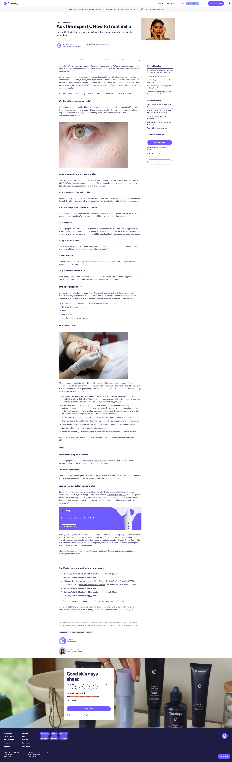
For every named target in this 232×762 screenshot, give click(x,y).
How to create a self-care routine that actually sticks (159, 123)
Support (25, 733)
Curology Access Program (34, 754)
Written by (70, 639)
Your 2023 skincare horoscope (157, 128)
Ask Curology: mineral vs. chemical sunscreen (158, 81)
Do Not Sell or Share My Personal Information (38, 753)
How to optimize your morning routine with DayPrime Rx (159, 87)
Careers (25, 740)
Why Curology (9, 740)
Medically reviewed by (73, 650)
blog (58, 22)
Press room (26, 743)
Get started (8, 733)
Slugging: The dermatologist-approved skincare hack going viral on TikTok (159, 111)
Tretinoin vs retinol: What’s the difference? (157, 117)
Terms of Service (8, 754)
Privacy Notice (7, 756)
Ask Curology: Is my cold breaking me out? (159, 105)
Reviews (7, 746)
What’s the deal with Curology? (157, 76)
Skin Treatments (66, 22)
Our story (7, 743)
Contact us (26, 746)
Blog (23, 736)
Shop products (9, 736)
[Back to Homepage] (11, 3)
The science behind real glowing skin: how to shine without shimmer (159, 93)
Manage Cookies (32, 756)
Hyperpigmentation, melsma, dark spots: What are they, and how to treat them (160, 71)
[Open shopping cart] (230, 3)
